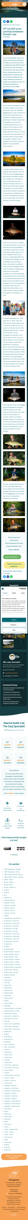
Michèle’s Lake (7, 113)
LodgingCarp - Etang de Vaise (11, 1088)
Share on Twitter (4, 21)
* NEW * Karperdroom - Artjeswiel (12, 869)
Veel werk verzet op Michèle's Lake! (11, 694)
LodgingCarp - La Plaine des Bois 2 (12, 1103)
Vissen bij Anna (7, 1142)
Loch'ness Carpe (8, 1083)
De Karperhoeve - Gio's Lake (11, 928)
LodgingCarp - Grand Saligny (11, 1096)
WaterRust (6, 1144)
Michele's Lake (7, 1114)
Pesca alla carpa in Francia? (13, 1202)
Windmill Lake (7, 1150)
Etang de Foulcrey (8, 990)
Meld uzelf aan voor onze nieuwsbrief (14, 565)
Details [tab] (14, 593)
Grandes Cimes (7, 1031)
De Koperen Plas (8, 944)
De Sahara (6, 946)
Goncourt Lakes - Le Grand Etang (12, 1029)
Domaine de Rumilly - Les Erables (12, 964)
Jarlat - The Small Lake (9, 1047)
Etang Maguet (7, 1005)
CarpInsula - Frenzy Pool (10, 905)
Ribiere (6, 1121)
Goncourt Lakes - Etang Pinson (11, 1026)
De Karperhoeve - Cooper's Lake (12, 923)
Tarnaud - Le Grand (8, 1132)
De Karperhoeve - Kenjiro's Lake (12, 933)
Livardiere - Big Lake (9, 1078)
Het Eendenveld (8, 1036)
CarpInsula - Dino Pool (9, 902)
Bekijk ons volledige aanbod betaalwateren (14, 1157)
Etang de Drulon (8, 987)
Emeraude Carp (8, 980)
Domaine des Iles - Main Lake (11, 972)
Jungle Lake (7, 1049)
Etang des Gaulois (8, 998)
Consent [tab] (5, 593)
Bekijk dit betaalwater (11, 557)
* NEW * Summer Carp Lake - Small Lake (13, 877)
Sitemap (4, 1207)
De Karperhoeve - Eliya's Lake (11, 926)
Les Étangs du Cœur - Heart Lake (12, 1075)
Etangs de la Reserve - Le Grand (11, 1011)
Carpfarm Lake (7, 897)
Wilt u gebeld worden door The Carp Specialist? (14, 1209)
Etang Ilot (6, 1000)
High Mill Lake (7, 1041)
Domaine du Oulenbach (9, 975)
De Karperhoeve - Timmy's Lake (11, 938)
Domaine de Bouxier (9, 949)
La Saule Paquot (8, 1062)
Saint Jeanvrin (7, 1124)
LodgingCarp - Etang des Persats (12, 1090)
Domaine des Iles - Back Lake (11, 969)
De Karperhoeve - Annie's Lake (11, 920)
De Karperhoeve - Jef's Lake (11, 931)
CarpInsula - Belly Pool (9, 900)
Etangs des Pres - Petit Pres (11, 1018)
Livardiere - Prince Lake (10, 1080)
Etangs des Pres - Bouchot (10, 1013)
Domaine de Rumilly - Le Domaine (12, 959)
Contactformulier (14, 1211)
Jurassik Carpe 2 (8, 1054)
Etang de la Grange (8, 993)
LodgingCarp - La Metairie (10, 1098)
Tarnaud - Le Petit (8, 1134)
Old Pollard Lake (8, 1116)
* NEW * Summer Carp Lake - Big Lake (13, 874)
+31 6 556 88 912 (14, 1191)
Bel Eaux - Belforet (8, 879)
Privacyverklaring (21, 1207)
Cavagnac (6, 915)
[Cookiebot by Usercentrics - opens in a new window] (19, 589)
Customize (13, 625)
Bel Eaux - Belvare (8, 884)
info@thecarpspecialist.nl (11, 673)
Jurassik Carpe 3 (8, 1057)
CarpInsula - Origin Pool (9, 913)
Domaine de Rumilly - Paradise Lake (12, 967)
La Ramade (7, 1060)
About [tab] (23, 593)
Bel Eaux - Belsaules (9, 882)
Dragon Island (7, 977)
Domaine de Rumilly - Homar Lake (12, 951)
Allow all (14, 619)
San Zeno (6, 1126)
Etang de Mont (7, 995)
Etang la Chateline (8, 1003)
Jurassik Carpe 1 (8, 1052)
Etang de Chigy (7, 985)
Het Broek (6, 1034)
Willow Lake (7, 1147)
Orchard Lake (7, 1119)
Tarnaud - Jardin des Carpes (11, 1129)
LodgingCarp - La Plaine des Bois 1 (12, 1101)
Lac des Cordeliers (8, 1070)
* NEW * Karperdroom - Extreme (12, 872)
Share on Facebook (7, 21)
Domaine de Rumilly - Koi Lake (11, 954)
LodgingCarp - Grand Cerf (10, 1093)
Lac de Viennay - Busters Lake (11, 1067)
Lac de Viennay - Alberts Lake (11, 1065)
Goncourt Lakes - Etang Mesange (12, 1023)
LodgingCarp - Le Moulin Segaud (12, 1106)
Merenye (6, 1111)
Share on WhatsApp (11, 21)
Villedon (6, 1139)
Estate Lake (7, 982)
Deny (14, 630)
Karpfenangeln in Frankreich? (14, 1200)
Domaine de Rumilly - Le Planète (11, 962)
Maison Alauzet (7, 1108)
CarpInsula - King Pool (9, 908)
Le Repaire (6, 1072)
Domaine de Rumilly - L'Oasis (11, 957)
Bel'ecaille (6, 890)
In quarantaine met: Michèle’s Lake (11, 692)
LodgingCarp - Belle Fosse (10, 1085)
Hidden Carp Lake (8, 1039)
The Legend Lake (8, 1137)
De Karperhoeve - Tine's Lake (11, 941)
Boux (5, 895)
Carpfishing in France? (13, 1198)
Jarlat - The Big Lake (9, 1044)
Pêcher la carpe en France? (13, 1204)
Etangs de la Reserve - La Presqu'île (12, 1008)
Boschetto (6, 892)
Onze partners (11, 1207)
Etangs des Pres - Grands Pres (11, 1016)
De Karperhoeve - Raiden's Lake (11, 936)
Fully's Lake (7, 1021)
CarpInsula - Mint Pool (9, 910)
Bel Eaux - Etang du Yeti (9, 887)
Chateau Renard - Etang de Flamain (12, 918)
